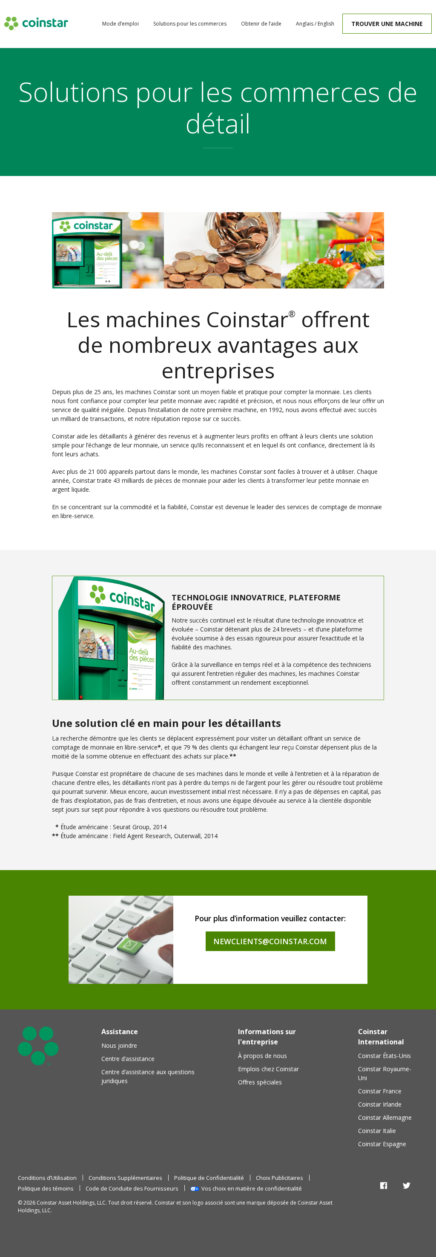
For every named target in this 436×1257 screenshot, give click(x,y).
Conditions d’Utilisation (47, 1178)
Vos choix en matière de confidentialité (251, 1188)
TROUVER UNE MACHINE (387, 24)
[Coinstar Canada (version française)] (36, 23)
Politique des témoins (46, 1188)
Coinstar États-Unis (384, 1056)
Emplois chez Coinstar (268, 1069)
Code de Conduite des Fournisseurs (132, 1188)
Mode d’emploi (120, 23)
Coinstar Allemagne (385, 1117)
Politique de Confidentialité (209, 1178)
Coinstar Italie (377, 1131)
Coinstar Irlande (380, 1104)
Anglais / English (315, 23)
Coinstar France (380, 1091)
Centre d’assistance (128, 1059)
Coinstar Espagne (382, 1144)
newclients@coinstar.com (270, 941)
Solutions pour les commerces (190, 23)
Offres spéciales (260, 1082)
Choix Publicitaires (279, 1178)
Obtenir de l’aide (261, 23)
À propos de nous (262, 1056)
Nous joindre (119, 1045)
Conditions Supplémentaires (125, 1178)
